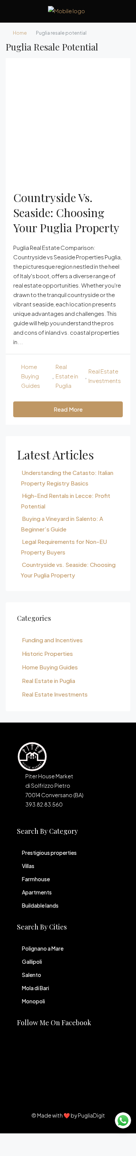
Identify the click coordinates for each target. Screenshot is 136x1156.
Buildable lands (40, 905)
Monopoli (33, 1001)
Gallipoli (32, 961)
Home (20, 33)
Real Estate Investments (104, 375)
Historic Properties (47, 653)
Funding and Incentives (52, 639)
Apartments (37, 892)
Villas (28, 865)
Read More (68, 409)
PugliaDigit (91, 1115)
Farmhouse (36, 879)
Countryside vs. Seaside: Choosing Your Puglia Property (66, 212)
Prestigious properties (49, 852)
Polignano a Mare (42, 948)
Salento (31, 974)
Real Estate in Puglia (67, 376)
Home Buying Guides (30, 376)
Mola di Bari (35, 988)
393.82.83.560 (44, 804)
